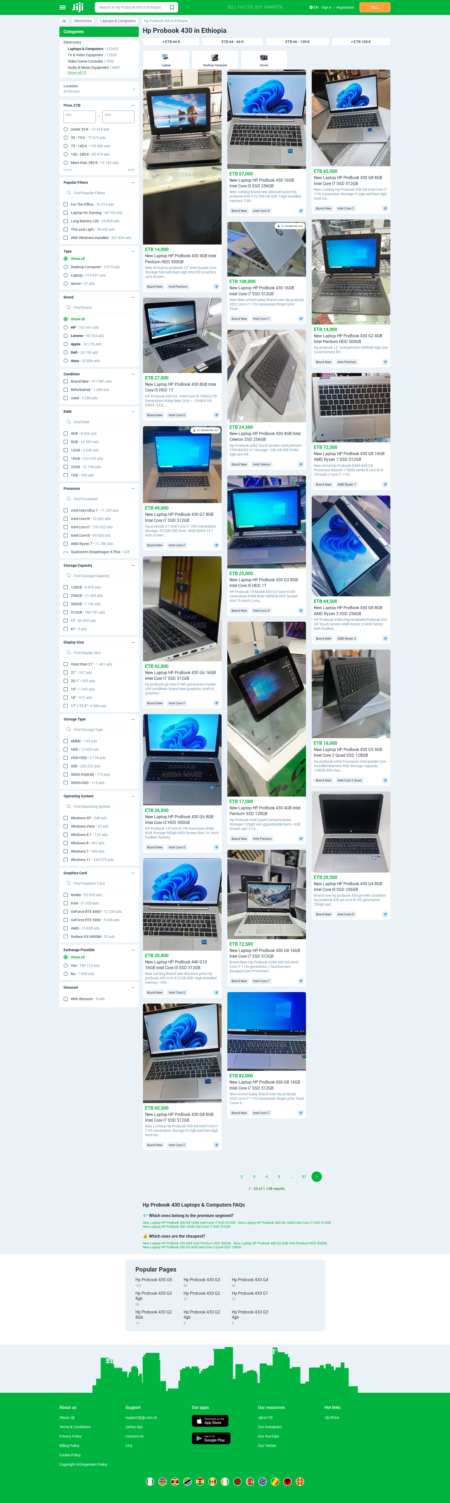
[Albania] (287, 1481)
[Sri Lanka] (250, 1481)
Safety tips (134, 1427)
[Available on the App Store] (210, 1421)
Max (108, 115)
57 (304, 1177)
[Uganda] (175, 1481)
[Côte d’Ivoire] (225, 1481)
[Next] (316, 1176)
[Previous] (216, 1176)
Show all (78, 258)
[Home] (78, 7)
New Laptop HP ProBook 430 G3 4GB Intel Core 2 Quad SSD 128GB (192, 1247)
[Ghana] (200, 1481)
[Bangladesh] (237, 1481)
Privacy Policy (70, 1436)
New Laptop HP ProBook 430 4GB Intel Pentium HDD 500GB (187, 1243)
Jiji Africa (331, 1417)
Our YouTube (268, 1436)
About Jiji (66, 1417)
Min (68, 115)
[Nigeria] (150, 1481)
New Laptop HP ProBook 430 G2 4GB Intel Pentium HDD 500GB (280, 1243)
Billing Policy (69, 1446)
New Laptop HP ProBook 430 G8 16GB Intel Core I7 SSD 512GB (189, 1223)
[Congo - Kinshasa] (262, 1481)
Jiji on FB (265, 1417)
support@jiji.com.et (141, 1417)
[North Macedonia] (300, 1481)
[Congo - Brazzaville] (275, 1481)
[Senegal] (212, 1481)
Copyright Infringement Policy (83, 1464)
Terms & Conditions (75, 1427)
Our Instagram (270, 1427)
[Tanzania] (187, 1481)
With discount (88, 999)
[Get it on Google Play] (211, 1439)
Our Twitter (267, 1446)
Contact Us (134, 1436)
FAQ (129, 1446)
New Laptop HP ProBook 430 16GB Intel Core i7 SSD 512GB (186, 1227)
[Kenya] (162, 1481)
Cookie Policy (70, 1455)
